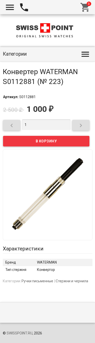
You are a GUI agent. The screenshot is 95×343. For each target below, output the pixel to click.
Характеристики (23, 249)
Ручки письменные (37, 281)
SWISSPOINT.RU (19, 333)
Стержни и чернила (72, 281)
